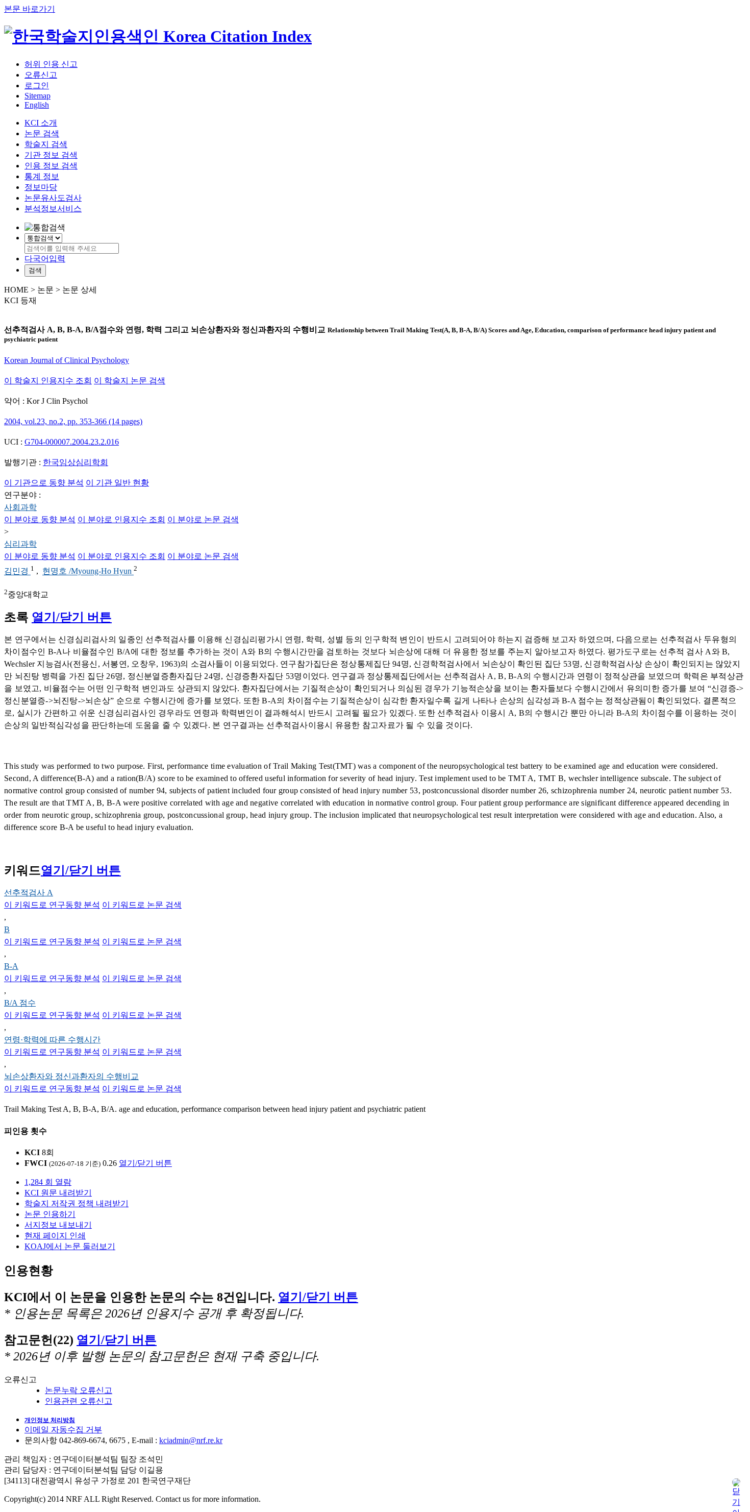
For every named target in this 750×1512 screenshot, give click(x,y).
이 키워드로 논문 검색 (142, 904)
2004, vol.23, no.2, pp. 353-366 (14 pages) (73, 421)
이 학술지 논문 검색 (129, 380)
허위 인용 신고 (51, 64)
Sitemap (37, 95)
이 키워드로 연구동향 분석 (52, 904)
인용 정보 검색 (51, 165)
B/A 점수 (20, 1002)
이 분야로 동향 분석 (40, 519)
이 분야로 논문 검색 (203, 519)
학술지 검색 (45, 144)
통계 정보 (41, 176)
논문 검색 (41, 133)
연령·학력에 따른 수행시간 (52, 1039)
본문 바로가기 (29, 9)
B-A (11, 966)
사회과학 (20, 507)
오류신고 (40, 74)
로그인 (36, 85)
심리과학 (20, 544)
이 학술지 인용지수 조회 (48, 380)
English (36, 105)
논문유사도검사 (53, 197)
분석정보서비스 (53, 208)
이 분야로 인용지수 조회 (121, 519)
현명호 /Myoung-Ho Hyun (88, 571)
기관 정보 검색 (51, 155)
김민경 (17, 571)
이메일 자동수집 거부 (63, 1429)
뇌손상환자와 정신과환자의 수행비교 (71, 1076)
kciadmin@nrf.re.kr (190, 1440)
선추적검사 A (28, 892)
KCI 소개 (40, 122)
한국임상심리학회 (75, 462)
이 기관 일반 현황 (117, 482)
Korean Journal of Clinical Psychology (66, 360)
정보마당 (40, 187)
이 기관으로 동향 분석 (44, 482)
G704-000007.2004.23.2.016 (71, 441)
